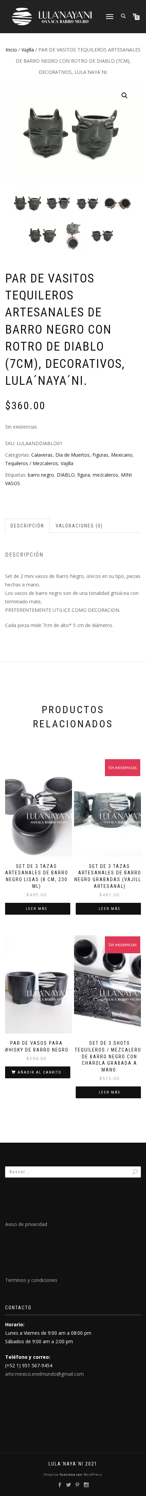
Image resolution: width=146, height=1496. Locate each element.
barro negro (41, 475)
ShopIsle (52, 1474)
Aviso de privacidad (26, 1224)
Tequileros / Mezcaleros (31, 463)
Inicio (11, 49)
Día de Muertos (72, 455)
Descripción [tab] (27, 525)
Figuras (100, 455)
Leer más (36, 909)
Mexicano (121, 455)
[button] (124, 95)
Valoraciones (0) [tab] (79, 525)
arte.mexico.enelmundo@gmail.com (44, 1374)
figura (83, 475)
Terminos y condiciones (31, 1280)
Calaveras (42, 455)
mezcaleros (105, 475)
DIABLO (66, 475)
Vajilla (27, 49)
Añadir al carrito (39, 1072)
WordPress (92, 1474)
